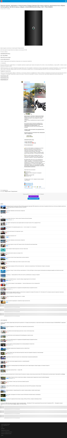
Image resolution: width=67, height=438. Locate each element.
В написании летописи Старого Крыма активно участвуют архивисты (17, 257)
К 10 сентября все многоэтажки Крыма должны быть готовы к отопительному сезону (20, 330)
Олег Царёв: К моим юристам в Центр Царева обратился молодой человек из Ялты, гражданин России (23, 222)
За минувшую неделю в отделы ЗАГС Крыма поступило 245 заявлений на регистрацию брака (21, 244)
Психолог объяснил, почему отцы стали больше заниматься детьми (17, 381)
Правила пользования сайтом (6, 433)
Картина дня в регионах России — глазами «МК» (14, 369)
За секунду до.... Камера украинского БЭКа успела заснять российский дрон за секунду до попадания (23, 274)
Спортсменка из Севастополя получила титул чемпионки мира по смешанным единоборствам (21, 356)
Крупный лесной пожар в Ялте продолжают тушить (14, 231)
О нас (2, 426)
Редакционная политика (5, 430)
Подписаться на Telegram (33, 198)
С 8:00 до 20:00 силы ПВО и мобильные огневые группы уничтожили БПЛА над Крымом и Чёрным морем (23, 385)
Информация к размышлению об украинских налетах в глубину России (17, 348)
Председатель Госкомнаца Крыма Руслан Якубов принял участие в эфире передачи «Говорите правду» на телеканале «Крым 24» (28, 365)
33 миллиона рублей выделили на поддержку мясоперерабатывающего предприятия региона (21, 287)
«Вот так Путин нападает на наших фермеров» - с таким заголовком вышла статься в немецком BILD (23, 283)
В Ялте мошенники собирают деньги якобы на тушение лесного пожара (18, 261)
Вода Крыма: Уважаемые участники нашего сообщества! (15, 210)
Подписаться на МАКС (33, 196)
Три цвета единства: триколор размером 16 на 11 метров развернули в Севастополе (20, 343)
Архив (2, 435)
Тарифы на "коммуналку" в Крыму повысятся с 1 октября (15, 296)
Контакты (2, 428)
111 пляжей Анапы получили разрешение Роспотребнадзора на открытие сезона (19, 335)
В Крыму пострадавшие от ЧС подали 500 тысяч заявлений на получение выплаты (20, 326)
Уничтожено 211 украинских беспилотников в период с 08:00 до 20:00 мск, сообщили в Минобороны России (23, 398)
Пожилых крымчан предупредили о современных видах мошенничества (18, 300)
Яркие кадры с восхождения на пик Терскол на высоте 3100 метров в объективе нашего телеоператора (23, 394)
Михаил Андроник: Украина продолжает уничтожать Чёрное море (17, 248)
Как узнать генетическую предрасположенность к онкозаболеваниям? (17, 361)
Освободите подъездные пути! (11, 235)
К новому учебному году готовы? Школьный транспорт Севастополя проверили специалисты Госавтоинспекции (24, 352)
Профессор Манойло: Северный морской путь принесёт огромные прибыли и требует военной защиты (23, 390)
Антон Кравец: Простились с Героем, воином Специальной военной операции (19, 218)
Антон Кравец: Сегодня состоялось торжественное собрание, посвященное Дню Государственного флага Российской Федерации (27, 377)
